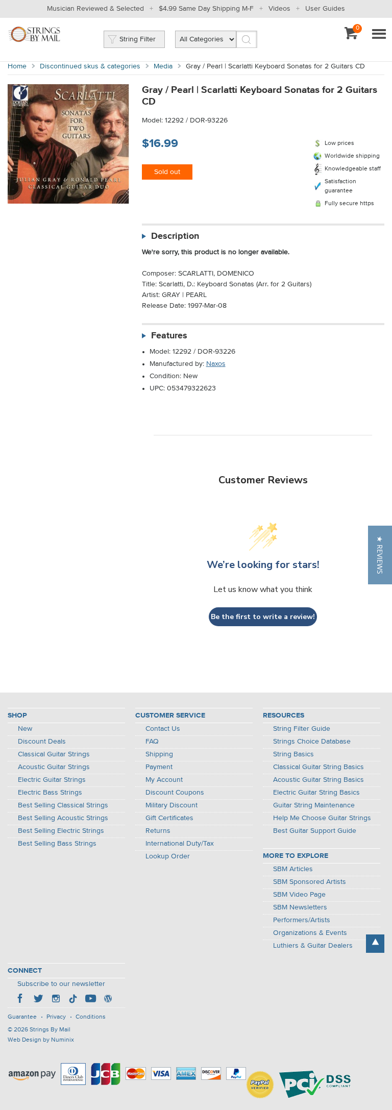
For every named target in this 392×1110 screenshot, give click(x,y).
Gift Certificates (169, 818)
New (25, 728)
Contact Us (162, 728)
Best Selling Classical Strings (63, 805)
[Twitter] (38, 999)
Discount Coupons (174, 792)
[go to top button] (375, 943)
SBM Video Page (299, 894)
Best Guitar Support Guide (314, 830)
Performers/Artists (301, 920)
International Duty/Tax (179, 843)
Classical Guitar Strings (54, 754)
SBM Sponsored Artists (309, 881)
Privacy (56, 1017)
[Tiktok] (73, 999)
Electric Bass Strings (50, 792)
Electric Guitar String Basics (316, 792)
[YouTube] (90, 999)
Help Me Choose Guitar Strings (322, 818)
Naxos (216, 363)
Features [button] (169, 335)
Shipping (159, 754)
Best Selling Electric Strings (61, 830)
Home (17, 66)
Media (163, 66)
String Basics (293, 754)
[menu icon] (378, 35)
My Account (164, 779)
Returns (157, 830)
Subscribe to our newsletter (61, 984)
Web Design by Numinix (41, 1040)
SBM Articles (293, 869)
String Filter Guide (301, 728)
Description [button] (175, 236)
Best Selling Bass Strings (57, 843)
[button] (380, 555)
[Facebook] (21, 999)
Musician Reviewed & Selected (95, 8)
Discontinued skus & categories (90, 66)
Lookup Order (167, 856)
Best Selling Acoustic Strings (63, 818)
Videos (279, 8)
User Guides (325, 8)
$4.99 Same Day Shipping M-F (206, 8)
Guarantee (22, 1017)
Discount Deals (42, 741)
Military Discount (171, 805)
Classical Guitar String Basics (318, 767)
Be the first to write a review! (263, 617)
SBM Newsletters (300, 907)
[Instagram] (55, 999)
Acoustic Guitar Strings (54, 767)
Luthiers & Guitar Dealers (313, 945)
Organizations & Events (310, 932)
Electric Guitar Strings (52, 779)
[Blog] (107, 999)
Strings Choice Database (312, 741)
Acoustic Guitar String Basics (318, 779)
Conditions (91, 1017)
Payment (159, 767)
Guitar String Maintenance (314, 805)
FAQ (152, 741)
